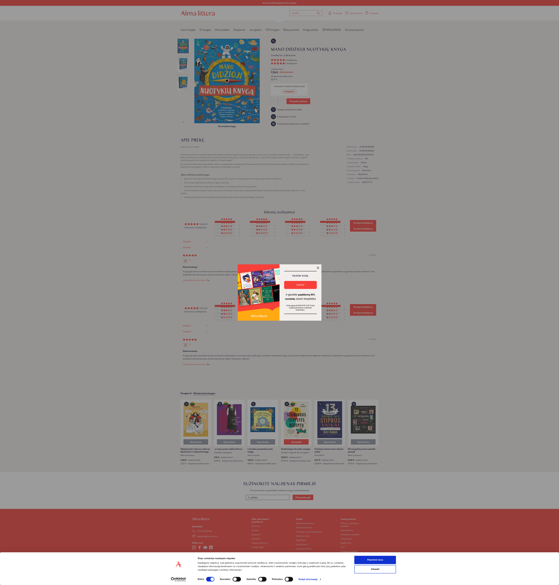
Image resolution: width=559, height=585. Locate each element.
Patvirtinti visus (375, 560)
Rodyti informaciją (308, 579)
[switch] (237, 579)
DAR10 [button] (300, 285)
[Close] (317, 267)
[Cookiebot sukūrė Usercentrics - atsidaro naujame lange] (178, 579)
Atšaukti (375, 569)
